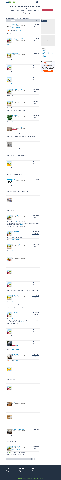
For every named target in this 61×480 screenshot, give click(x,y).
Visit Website (36, 26)
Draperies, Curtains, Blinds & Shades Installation (19, 25)
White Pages (20, 471)
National (20, 472)
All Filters (8, 20)
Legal (42, 478)
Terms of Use (39, 478)
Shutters (43, 51)
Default (37, 20)
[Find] (37, 2)
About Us (7, 470)
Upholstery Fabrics (45, 57)
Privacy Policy (20, 478)
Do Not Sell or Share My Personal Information (29, 478)
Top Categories (34, 471)
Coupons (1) (37, 148)
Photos (20, 30)
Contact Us (7, 471)
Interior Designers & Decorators (47, 54)
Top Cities (33, 470)
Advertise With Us (8, 472)
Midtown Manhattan (17, 239)
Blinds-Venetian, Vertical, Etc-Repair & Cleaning (48, 55)
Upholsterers (44, 56)
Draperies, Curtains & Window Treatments (46, 50)
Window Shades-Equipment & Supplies (48, 53)
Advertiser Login (21, 470)
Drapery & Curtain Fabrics (46, 52)
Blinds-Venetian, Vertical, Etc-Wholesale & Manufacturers (48, 58)
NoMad (13, 239)
